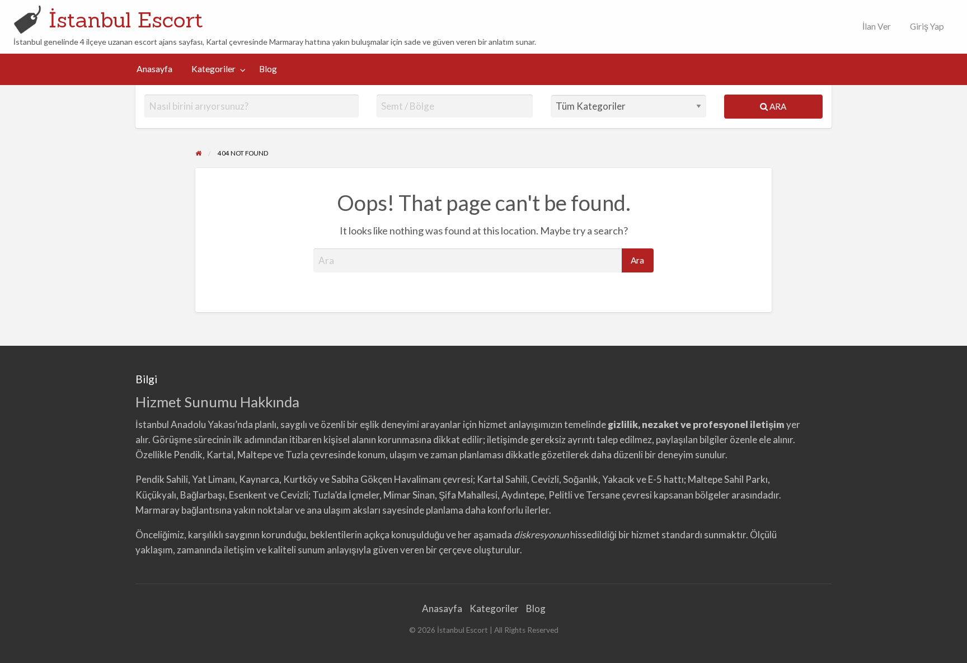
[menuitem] (874, 26)
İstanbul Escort (126, 19)
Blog (268, 69)
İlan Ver (876, 26)
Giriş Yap (927, 26)
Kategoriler (213, 69)
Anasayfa (154, 69)
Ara (777, 106)
